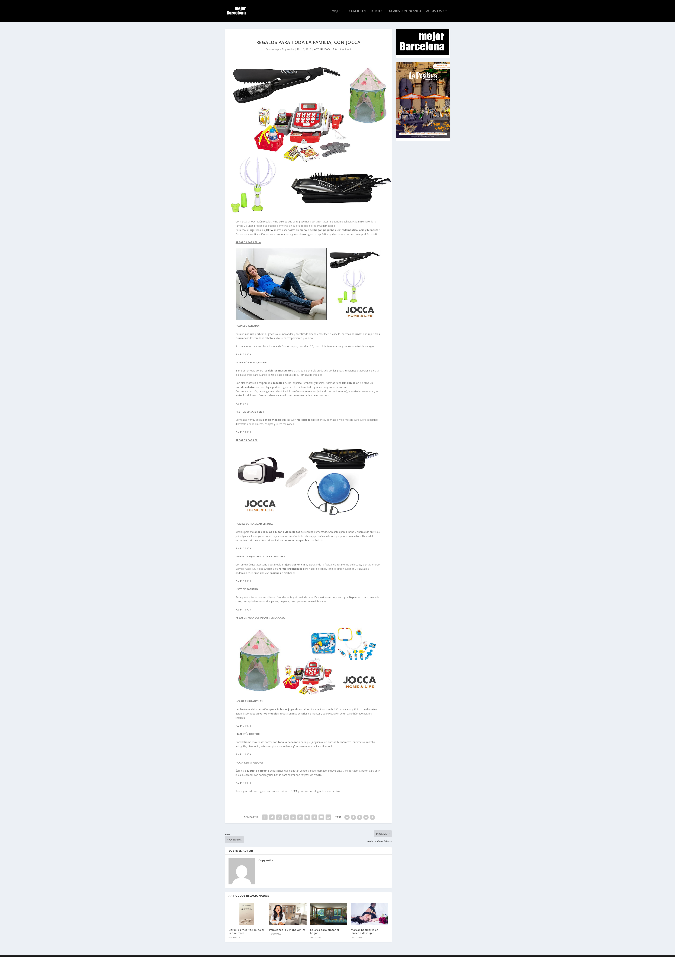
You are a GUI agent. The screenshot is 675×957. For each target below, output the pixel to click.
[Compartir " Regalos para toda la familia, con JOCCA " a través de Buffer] (307, 817)
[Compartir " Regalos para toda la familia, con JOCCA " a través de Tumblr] (286, 817)
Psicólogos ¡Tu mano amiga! (287, 930)
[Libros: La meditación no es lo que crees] (247, 914)
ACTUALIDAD (435, 11)
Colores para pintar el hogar (324, 931)
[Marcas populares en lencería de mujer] (369, 914)
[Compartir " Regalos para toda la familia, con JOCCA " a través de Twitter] (271, 817)
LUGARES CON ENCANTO (404, 11)
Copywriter (288, 49)
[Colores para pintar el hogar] (328, 914)
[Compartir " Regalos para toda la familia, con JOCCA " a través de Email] (321, 817)
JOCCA (269, 230)
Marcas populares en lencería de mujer (364, 931)
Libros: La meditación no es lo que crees (247, 931)
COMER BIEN (357, 11)
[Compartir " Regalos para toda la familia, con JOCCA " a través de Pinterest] (293, 817)
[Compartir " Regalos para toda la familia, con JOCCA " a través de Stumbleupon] (314, 817)
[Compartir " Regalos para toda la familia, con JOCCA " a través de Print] (328, 817)
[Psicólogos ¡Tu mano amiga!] (288, 914)
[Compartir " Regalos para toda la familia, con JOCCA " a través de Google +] (278, 817)
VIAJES (336, 11)
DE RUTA (376, 11)
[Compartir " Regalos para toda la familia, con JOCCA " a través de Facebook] (264, 817)
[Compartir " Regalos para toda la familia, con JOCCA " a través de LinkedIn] (300, 817)
